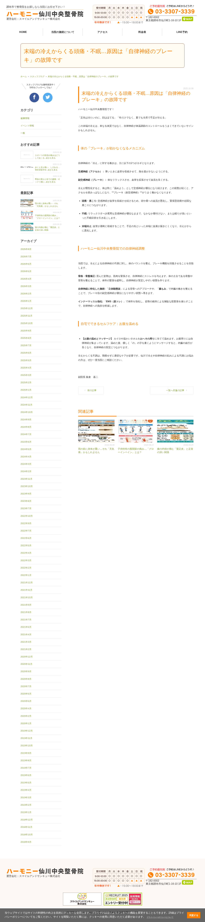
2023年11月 (26, 479)
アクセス (102, 32)
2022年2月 (25, 567)
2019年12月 (26, 730)
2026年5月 (25, 271)
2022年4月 (25, 553)
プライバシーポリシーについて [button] (160, 917)
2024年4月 (25, 456)
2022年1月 (25, 575)
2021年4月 (25, 634)
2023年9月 (25, 493)
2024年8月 (25, 427)
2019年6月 (25, 775)
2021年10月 (26, 597)
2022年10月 (26, 516)
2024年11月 (26, 404)
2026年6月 (25, 264)
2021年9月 (25, 605)
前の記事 (91, 390)
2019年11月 (26, 738)
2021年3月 (25, 642)
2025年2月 (25, 382)
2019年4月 (25, 790)
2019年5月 (25, 782)
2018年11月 (26, 827)
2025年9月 (25, 330)
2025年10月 (26, 323)
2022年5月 (25, 545)
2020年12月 (26, 656)
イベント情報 (27, 125)
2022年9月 (25, 523)
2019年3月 (25, 797)
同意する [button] (193, 915)
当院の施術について (62, 32)
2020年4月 (25, 708)
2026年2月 (25, 293)
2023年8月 (25, 501)
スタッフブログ (37, 76)
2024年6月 (25, 442)
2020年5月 (25, 701)
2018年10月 (26, 834)
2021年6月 (25, 627)
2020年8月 (25, 679)
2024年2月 (25, 471)
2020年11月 (26, 664)
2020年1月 (25, 723)
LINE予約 (182, 32)
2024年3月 (25, 464)
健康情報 (24, 118)
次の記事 (179, 390)
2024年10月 (26, 412)
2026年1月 (25, 301)
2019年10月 (26, 745)
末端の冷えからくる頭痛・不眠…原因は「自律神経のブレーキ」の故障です (83, 76)
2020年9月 (25, 671)
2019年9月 (25, 753)
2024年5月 (25, 449)
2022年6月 (25, 538)
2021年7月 (25, 619)
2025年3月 (25, 375)
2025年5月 (25, 360)
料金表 (142, 32)
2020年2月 (25, 716)
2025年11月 (26, 315)
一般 (22, 133)
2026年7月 (25, 256)
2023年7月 (25, 508)
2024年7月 (25, 434)
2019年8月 (25, 760)
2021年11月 (26, 590)
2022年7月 (25, 530)
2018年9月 (25, 842)
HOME (23, 32)
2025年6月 (25, 353)
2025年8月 (25, 338)
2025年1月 (25, 390)
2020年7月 (25, 686)
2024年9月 (25, 419)
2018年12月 (26, 819)
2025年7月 (25, 345)
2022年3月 (25, 560)
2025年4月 (25, 367)
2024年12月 (26, 397)
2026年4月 (25, 279)
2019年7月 (25, 768)
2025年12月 (26, 308)
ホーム (23, 76)
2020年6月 (25, 693)
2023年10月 (26, 486)
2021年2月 (25, 649)
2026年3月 (25, 286)
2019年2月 (25, 805)
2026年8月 (25, 249)
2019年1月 (25, 812)
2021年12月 (26, 582)
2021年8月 (25, 612)
